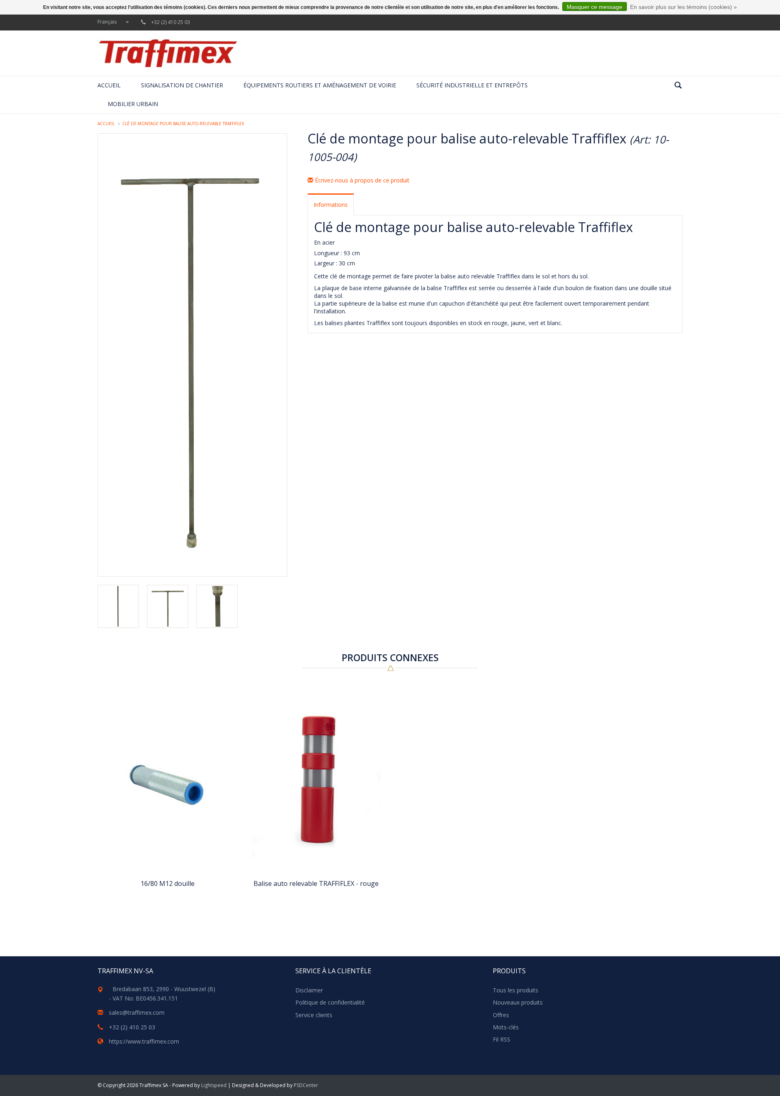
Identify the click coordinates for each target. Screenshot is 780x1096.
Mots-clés (506, 1027)
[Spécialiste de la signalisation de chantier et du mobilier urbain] (168, 53)
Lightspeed (214, 1085)
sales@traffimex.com (137, 1012)
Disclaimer (309, 990)
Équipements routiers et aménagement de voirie (319, 85)
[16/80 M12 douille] (168, 779)
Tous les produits (515, 990)
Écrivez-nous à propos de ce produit (361, 180)
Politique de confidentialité (330, 1002)
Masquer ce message (594, 7)
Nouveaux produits (518, 1002)
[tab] (331, 204)
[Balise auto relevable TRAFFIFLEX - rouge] (316, 779)
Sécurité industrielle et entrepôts (472, 85)
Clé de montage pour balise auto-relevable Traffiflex (183, 123)
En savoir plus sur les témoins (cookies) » (683, 7)
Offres (501, 1015)
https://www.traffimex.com (144, 1041)
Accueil (109, 85)
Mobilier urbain (133, 104)
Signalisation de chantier (182, 85)
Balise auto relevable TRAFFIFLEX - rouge (316, 883)
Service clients (313, 1015)
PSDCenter (306, 1085)
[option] (167, 800)
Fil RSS (501, 1039)
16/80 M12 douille (168, 883)
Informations (331, 204)
